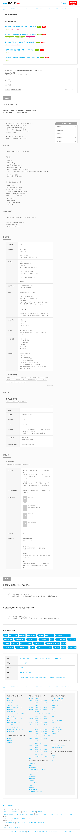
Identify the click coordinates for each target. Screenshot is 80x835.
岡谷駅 (21, 667)
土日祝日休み (72, 647)
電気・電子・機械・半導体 (14, 722)
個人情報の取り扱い (14, 831)
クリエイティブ (11, 716)
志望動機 (34, 811)
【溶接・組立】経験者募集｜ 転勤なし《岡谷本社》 (19, 50)
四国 (31, 745)
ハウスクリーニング (26, 643)
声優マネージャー (39, 643)
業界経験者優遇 (34, 677)
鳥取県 (36, 738)
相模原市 (46, 716)
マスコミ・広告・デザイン (57, 720)
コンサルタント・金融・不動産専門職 (16, 713)
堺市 (45, 735)
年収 (17, 814)
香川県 (41, 745)
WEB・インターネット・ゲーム (15, 718)
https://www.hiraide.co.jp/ (28, 444)
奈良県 (41, 733)
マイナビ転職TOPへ (9, 805)
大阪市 (41, 735)
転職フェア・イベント (48, 814)
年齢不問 (22, 635)
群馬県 (45, 707)
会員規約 (5, 831)
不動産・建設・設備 (56, 727)
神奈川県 (37, 711)
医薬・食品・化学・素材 (13, 727)
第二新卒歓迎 (33, 763)
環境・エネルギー (55, 731)
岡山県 (45, 738)
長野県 (21, 663)
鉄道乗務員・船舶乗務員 (53, 643)
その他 (53, 735)
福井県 (45, 722)
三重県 (36, 727)
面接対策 (32, 814)
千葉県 (41, 709)
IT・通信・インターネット (57, 698)
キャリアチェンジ (32, 639)
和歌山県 (46, 733)
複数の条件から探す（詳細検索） (59, 745)
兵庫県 (36, 733)
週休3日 (41, 635)
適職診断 (22, 814)
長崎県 (45, 749)
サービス (54, 711)
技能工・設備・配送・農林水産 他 (15, 729)
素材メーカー (54, 703)
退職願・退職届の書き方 (9, 814)
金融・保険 (54, 722)
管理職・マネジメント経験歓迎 (46, 677)
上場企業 (32, 787)
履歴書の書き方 (7, 811)
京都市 (36, 735)
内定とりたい (49, 635)
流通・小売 (54, 716)
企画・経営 (10, 700)
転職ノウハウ (39, 814)
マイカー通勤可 (33, 782)
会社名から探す (55, 742)
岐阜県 (36, 724)
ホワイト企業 (13, 635)
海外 (31, 758)
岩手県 (41, 700)
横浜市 (36, 716)
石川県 (41, 722)
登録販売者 (15, 643)
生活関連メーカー (55, 707)
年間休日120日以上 (25, 677)
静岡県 (41, 724)
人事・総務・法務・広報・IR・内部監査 (31, 8)
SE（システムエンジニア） (63, 635)
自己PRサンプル (26, 811)
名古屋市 (46, 729)
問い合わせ (30, 831)
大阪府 (45, 731)
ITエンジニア (11, 720)
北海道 (31, 698)
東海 (31, 724)
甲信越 (31, 718)
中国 (31, 738)
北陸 (31, 722)
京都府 (41, 731)
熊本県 (36, 751)
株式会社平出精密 (46, 8)
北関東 (31, 707)
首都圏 (31, 709)
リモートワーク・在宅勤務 (44, 647)
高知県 (36, 747)
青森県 (36, 700)
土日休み (54, 755)
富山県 (36, 722)
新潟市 (36, 720)
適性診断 (40, 811)
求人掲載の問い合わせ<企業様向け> (42, 831)
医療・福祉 (10, 709)
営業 (9, 698)
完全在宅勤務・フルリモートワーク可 (38, 769)
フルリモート (71, 639)
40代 (5, 635)
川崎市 (41, 716)
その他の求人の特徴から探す (36, 791)
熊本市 (46, 756)
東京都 (45, 709)
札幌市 (36, 698)
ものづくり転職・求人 (21, 822)
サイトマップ (23, 831)
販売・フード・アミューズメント (15, 705)
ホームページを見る (28, 540)
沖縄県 (42, 754)
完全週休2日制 (33, 776)
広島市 (41, 743)
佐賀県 (41, 749)
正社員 (32, 647)
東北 (31, 700)
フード (53, 718)
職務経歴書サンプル (16, 811)
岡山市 (36, 743)
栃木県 (41, 707)
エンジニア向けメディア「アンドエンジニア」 (65, 814)
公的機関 (54, 733)
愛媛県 (45, 745)
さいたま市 (37, 713)
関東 (52, 639)
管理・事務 (19, 8)
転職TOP (4, 8)
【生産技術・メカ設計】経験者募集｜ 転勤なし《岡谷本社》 (22, 57)
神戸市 (48, 735)
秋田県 (36, 703)
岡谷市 (25, 663)
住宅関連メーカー (55, 705)
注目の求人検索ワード (22, 647)
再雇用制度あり (58, 677)
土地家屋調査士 (44, 639)
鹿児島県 (37, 754)
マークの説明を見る (49, 385)
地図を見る (26, 550)
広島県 (36, 740)
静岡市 (36, 729)
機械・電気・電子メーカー (57, 700)
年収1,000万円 (31, 635)
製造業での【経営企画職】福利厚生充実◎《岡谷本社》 (20, 34)
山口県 (41, 740)
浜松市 (41, 729)
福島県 (45, 703)
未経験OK (32, 785)
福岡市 (42, 756)
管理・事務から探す (12, 8)
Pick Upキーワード (16, 818)
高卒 (53, 760)
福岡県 (36, 749)
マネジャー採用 (33, 789)
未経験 (64, 647)
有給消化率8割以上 (34, 767)
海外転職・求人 (41, 822)
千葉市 (42, 713)
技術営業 (6, 643)
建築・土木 (10, 724)
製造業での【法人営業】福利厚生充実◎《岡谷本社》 (20, 42)
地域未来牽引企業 (20, 639)
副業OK (31, 774)
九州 (31, 749)
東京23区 (48, 713)
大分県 (41, 751)
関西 (31, 731)
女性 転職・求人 (32, 822)
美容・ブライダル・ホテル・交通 (15, 707)
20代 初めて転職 (61, 639)
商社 (53, 709)
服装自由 (32, 780)
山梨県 (41, 718)
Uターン (45, 811)
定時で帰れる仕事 (8, 647)
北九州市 (37, 756)
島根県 (41, 738)
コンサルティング (55, 724)
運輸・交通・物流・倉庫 (57, 729)
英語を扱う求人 (18, 827)
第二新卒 (57, 647)
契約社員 (10, 740)
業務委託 (10, 742)
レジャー (54, 713)
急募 (64, 677)
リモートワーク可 (34, 772)
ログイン (65, 3)
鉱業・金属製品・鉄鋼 (25, 672)
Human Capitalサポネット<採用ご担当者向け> (62, 831)
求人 (9, 818)
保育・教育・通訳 (12, 711)
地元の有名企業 (8, 639)
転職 (5, 818)
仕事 (27, 814)
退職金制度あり (33, 778)
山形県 (41, 703)
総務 (41, 8)
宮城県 (45, 700)
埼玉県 (36, 709)
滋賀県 (36, 731)
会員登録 (73, 3)
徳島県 (36, 745)
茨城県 (36, 707)
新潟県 (36, 718)
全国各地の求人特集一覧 (57, 747)
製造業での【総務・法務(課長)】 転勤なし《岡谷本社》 (20, 26)
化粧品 (64, 643)
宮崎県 (45, 751)
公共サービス (11, 731)
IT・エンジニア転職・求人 (9, 822)
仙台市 (36, 705)
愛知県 (45, 724)
